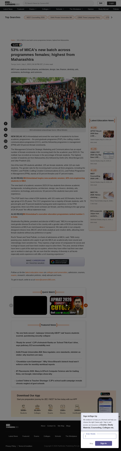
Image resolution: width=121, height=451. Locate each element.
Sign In (103, 443)
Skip (91, 443)
